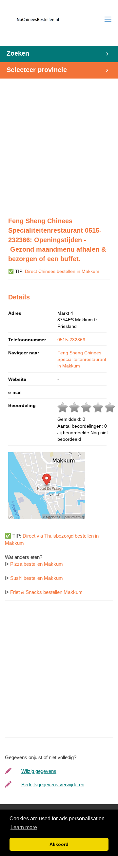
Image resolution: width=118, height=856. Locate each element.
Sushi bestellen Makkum (36, 578)
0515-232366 (71, 339)
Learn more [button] (23, 827)
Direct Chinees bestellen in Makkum (62, 271)
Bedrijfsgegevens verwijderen (52, 784)
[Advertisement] (59, 144)
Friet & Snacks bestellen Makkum (46, 592)
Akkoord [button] (59, 844)
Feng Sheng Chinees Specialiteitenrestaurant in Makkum (81, 359)
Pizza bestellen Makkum (36, 564)
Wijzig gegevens (38, 771)
